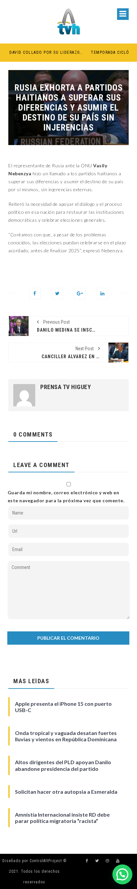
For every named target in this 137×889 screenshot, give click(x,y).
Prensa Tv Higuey (65, 387)
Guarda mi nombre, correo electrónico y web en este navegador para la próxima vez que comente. (66, 496)
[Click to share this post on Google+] (80, 293)
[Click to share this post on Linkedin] (102, 293)
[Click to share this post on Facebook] (35, 293)
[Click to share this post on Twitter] (57, 293)
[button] (122, 874)
